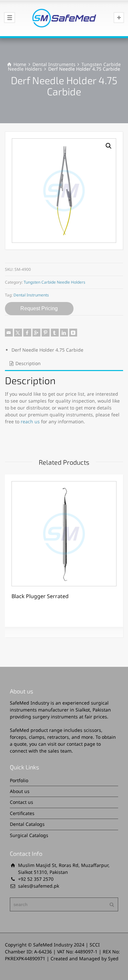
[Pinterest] (46, 333)
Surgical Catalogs (29, 835)
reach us (30, 421)
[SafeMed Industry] (64, 18)
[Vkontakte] (73, 333)
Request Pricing (39, 308)
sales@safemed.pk (38, 886)
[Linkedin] (64, 333)
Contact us (21, 802)
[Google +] (36, 333)
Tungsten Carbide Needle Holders (54, 282)
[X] (18, 333)
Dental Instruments (53, 64)
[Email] (9, 333)
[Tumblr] (55, 333)
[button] (109, 146)
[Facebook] (27, 333)
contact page (81, 744)
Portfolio (19, 780)
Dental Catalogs (27, 824)
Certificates (22, 813)
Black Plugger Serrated (40, 596)
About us (20, 791)
